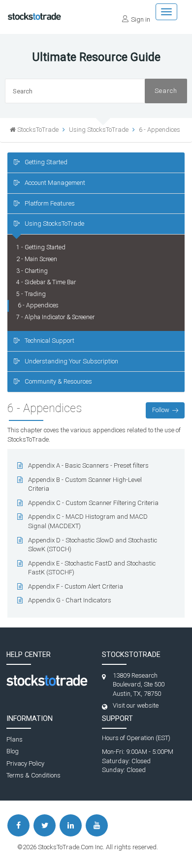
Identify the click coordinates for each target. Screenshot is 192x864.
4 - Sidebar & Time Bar (46, 282)
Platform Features (50, 203)
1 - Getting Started (40, 247)
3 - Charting (32, 271)
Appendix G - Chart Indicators (69, 600)
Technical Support (49, 340)
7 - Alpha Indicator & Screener (55, 317)
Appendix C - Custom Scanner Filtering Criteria (93, 502)
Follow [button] (160, 410)
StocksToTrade (38, 129)
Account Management (55, 182)
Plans (14, 739)
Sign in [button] (140, 19)
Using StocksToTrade (54, 223)
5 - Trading (31, 294)
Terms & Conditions (33, 775)
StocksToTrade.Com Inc (70, 847)
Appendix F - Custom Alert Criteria (75, 586)
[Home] (34, 13)
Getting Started (46, 162)
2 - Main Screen (36, 259)
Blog (12, 751)
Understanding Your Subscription (71, 361)
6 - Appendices (159, 129)
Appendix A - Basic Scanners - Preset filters (88, 465)
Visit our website (136, 705)
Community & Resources (58, 381)
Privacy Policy (25, 763)
